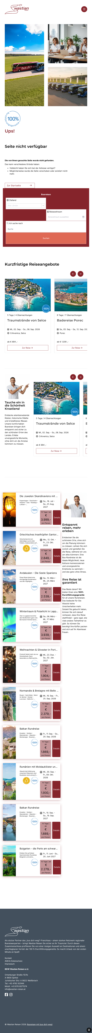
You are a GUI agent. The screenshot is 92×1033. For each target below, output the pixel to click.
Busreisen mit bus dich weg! (39, 1024)
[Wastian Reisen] (17, 9)
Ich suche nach (16, 223)
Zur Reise (26, 348)
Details (57, 517)
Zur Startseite (14, 185)
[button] (73, 274)
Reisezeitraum (55, 212)
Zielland (12, 200)
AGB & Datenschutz (13, 961)
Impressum (10, 964)
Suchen (46, 238)
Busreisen (46, 194)
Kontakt (8, 958)
